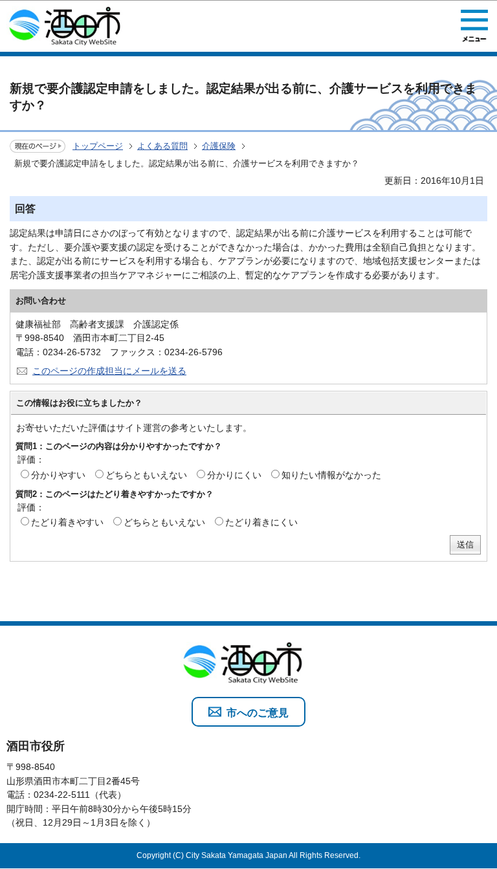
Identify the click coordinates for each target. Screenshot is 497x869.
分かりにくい (234, 475)
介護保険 (219, 146)
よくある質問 (162, 146)
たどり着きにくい (261, 522)
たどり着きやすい (67, 522)
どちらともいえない (146, 475)
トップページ (97, 146)
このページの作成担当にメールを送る (109, 371)
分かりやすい (58, 475)
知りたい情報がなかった (331, 475)
